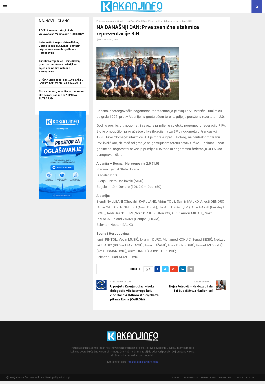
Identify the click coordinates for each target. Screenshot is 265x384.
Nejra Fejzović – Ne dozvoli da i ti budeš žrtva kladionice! (191, 289)
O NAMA (239, 377)
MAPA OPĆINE (191, 377)
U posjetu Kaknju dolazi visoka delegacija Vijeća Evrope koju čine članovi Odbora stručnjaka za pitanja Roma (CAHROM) (134, 293)
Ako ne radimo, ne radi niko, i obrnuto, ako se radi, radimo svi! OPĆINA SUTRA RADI (61, 95)
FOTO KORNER (208, 377)
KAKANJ (176, 377)
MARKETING (225, 377)
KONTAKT (251, 377)
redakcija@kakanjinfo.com (143, 361)
